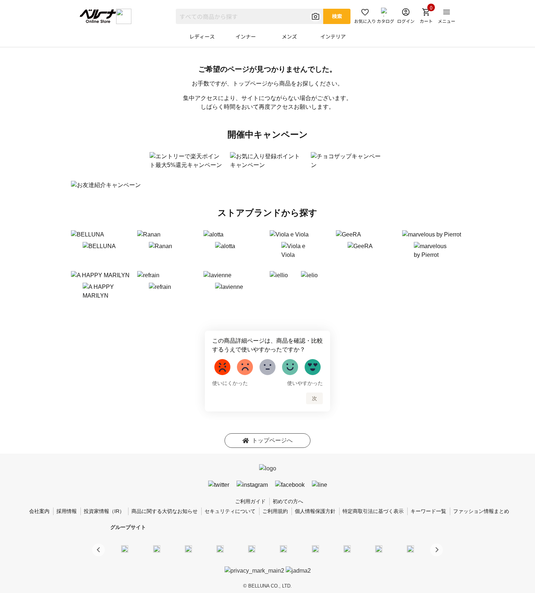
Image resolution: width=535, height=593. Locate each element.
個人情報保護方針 (315, 511)
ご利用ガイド (250, 501)
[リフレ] (410, 548)
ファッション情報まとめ (481, 511)
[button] (436, 550)
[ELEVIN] (220, 548)
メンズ (289, 36)
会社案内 (39, 511)
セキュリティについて (230, 511)
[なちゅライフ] (379, 548)
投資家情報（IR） (104, 511)
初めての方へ (288, 501)
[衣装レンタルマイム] (124, 548)
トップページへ (272, 440)
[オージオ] (346, 548)
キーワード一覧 (428, 511)
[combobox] (249, 16)
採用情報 (66, 511)
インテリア (333, 36)
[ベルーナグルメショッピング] (283, 548)
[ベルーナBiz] (156, 548)
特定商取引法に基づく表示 (373, 511)
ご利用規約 (275, 511)
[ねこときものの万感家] (188, 548)
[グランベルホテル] (251, 548)
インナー (245, 36)
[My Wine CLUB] (315, 548)
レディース (202, 36)
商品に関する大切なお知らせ (164, 511)
